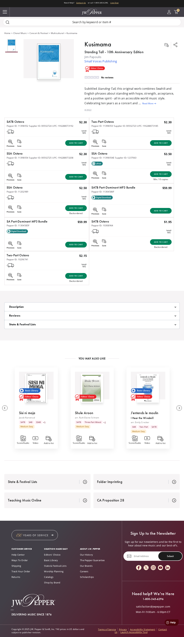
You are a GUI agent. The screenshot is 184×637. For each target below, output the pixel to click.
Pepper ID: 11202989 (17, 191)
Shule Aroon (84, 413)
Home (7, 33)
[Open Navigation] (5, 12)
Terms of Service (107, 629)
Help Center (18, 554)
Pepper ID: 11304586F (102, 191)
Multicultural (57, 33)
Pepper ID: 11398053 (102, 125)
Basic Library (51, 560)
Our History (86, 554)
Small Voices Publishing (100, 61)
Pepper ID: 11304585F (18, 225)
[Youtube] (160, 568)
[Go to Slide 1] (11, 45)
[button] (49, 61)
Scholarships (87, 577)
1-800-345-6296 (153, 599)
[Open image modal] (48, 63)
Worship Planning (53, 571)
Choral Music (20, 33)
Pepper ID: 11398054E (102, 157)
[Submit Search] (8, 22)
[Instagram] (153, 568)
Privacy (123, 629)
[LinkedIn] (167, 568)
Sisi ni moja (27, 413)
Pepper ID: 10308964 (102, 225)
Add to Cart (76, 143)
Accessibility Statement (142, 629)
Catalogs (48, 577)
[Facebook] (138, 568)
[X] (146, 568)
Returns (16, 577)
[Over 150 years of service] (35, 535)
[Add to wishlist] (166, 45)
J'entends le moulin (144, 413)
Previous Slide (5, 408)
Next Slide (179, 408)
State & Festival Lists (55, 565)
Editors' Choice (52, 554)
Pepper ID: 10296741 (17, 259)
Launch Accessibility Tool (134, 632)
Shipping (16, 565)
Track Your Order (21, 571)
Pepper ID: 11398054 (17, 157)
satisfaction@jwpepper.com (153, 606)
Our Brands (86, 565)
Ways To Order (20, 560)
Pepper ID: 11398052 (17, 125)
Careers (84, 571)
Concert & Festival (38, 33)
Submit (170, 556)
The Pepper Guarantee (92, 560)
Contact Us (81, 2)
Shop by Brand (52, 582)
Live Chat (114, 2)
